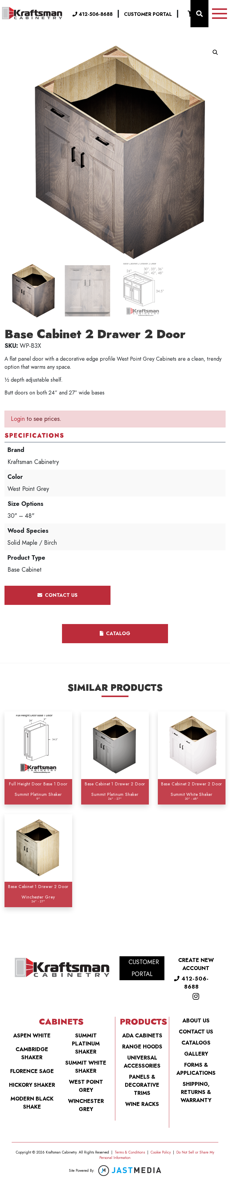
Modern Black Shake (32, 1103)
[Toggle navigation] (219, 13)
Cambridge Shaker (32, 1053)
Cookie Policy (161, 1152)
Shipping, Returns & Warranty (196, 1092)
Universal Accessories (142, 1062)
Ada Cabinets (142, 1035)
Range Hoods (142, 1047)
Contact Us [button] (60, 595)
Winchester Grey (86, 1105)
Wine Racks (142, 1104)
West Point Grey (86, 1086)
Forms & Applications (196, 1069)
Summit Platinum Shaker (86, 1044)
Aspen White (32, 1035)
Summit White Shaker (85, 1067)
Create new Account (196, 964)
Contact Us (196, 1032)
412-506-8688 (95, 14)
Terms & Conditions (130, 1152)
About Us (196, 1021)
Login (18, 419)
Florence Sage (32, 1071)
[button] (215, 52)
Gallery (196, 1054)
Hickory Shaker (32, 1085)
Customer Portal (148, 14)
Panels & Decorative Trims (142, 1085)
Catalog (117, 633)
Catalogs (196, 1043)
